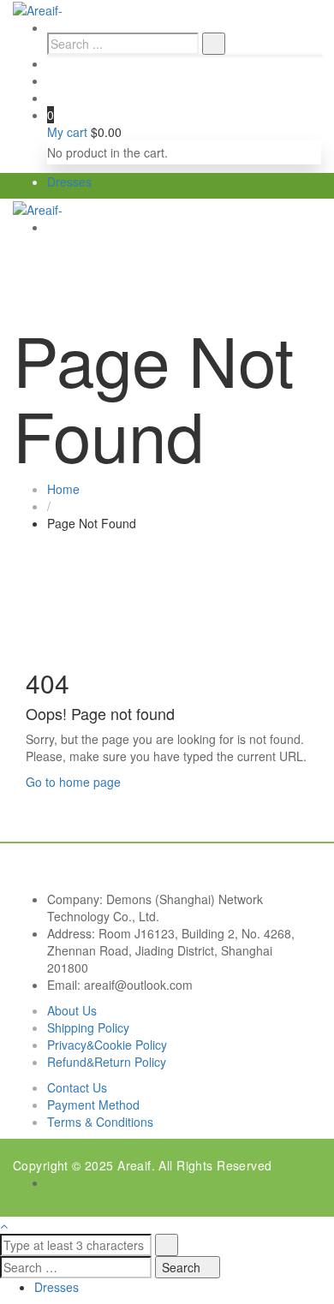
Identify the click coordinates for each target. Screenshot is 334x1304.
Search (183, 1267)
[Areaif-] (38, 8)
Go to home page (73, 781)
